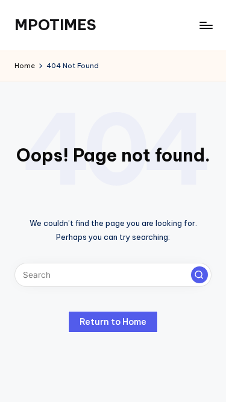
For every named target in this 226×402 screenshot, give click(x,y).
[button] (199, 274)
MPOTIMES (55, 25)
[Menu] (205, 25)
